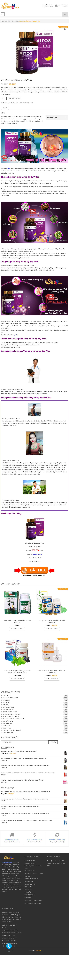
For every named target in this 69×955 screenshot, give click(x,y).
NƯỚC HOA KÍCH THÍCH (10, 712)
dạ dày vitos (26, 102)
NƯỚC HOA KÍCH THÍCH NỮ (11, 716)
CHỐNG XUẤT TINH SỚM (10, 698)
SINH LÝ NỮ (6, 725)
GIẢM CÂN (6, 705)
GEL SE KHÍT (6, 702)
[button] (65, 29)
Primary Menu (2, 14)
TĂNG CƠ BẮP (7, 728)
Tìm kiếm (53, 742)
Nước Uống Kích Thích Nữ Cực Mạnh (13, 718)
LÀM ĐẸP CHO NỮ (8, 709)
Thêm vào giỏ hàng (14, 98)
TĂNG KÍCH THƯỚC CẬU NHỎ (12, 730)
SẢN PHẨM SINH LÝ (8, 723)
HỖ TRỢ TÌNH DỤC (8, 707)
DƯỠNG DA (6, 700)
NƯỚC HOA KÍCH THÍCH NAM (11, 714)
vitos (31, 102)
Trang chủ (4, 21)
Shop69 (38, 950)
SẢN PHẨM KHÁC (13, 21)
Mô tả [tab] (5, 108)
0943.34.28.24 (49, 6)
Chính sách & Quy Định (9, 940)
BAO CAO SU (6, 695)
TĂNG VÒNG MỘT (8, 732)
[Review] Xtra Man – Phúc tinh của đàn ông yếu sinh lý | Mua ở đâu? (56, 863)
